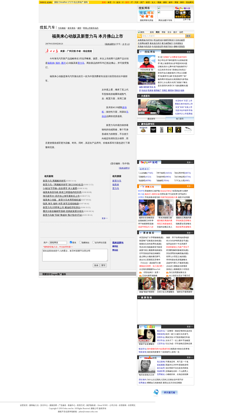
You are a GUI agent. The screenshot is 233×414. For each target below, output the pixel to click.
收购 (182, 90)
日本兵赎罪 (180, 40)
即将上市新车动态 (90, 28)
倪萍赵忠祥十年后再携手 (176, 244)
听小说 (141, 194)
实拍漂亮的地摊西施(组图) (177, 253)
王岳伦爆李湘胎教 (149, 275)
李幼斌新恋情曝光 (183, 220)
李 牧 (160, 76)
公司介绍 (113, 405)
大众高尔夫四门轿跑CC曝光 (175, 82)
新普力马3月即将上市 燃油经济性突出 (61, 207)
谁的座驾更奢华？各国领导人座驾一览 (163, 352)
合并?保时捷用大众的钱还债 (176, 60)
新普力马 (116, 181)
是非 (160, 86)
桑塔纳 (171, 90)
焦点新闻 (161, 362)
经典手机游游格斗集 (169, 197)
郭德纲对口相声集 (152, 191)
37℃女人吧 (179, 180)
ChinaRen (62, 2)
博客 (176, 2)
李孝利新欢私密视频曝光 (176, 260)
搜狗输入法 (34, 405)
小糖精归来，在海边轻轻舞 (176, 374)
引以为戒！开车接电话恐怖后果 (178, 343)
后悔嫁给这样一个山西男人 (176, 371)
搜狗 (86, 2)
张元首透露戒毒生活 (177, 272)
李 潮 (160, 63)
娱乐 (118, 2)
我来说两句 (110, 44)
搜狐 (56, 2)
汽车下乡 (143, 83)
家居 (148, 2)
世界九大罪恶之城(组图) (176, 256)
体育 (109, 2)
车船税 (152, 80)
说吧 (181, 32)
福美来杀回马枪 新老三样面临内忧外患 (62, 192)
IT (132, 2)
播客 (165, 2)
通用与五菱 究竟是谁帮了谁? (174, 76)
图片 (63, 63)
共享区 (141, 197)
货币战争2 (182, 194)
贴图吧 (142, 180)
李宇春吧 (161, 173)
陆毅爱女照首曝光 (183, 224)
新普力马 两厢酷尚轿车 (54, 181)
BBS (182, 2)
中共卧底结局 (157, 46)
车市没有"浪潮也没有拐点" (175, 70)
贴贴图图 (161, 365)
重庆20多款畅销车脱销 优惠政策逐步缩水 (63, 211)
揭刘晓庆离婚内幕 (164, 220)
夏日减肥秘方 (167, 43)
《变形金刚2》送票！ (151, 272)
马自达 (144, 90)
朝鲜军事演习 (169, 40)
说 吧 (154, 162)
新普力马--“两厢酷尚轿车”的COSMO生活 (63, 184)
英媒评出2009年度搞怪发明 (176, 365)
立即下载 (187, 19)
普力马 (81, 63)
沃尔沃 (150, 83)
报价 (57, 63)
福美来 (51, 63)
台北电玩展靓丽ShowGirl (149, 269)
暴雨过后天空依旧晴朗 (172, 383)
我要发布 (46, 274)
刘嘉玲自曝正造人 (164, 227)
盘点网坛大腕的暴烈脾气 (149, 256)
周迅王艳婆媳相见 (164, 224)
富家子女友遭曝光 (146, 344)
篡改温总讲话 (155, 43)
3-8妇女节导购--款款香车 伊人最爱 (60, 188)
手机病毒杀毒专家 (152, 197)
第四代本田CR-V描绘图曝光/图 (175, 86)
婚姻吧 (160, 180)
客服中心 (71, 405)
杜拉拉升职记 (166, 191)
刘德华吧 (161, 177)
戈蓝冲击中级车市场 (183, 110)
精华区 (115, 246)
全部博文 (132, 405)
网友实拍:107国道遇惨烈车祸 (177, 337)
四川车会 (161, 340)
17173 (70, 2)
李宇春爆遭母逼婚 (145, 224)
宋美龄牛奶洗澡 (144, 46)
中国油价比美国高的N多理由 (176, 79)
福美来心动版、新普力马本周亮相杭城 (62, 200)
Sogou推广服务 (58, 274)
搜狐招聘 (53, 405)
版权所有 (102, 408)
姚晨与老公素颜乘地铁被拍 (150, 250)
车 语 (160, 57)
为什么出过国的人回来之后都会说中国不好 (165, 379)
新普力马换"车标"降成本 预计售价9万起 (62, 215)
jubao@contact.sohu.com (88, 412)
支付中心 (44, 405)
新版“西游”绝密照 (146, 292)
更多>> (105, 218)
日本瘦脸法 (178, 43)
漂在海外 (142, 379)
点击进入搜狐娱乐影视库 (176, 266)
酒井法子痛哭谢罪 (184, 292)
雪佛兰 (165, 90)
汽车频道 (62, 28)
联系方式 (81, 405)
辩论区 (115, 250)
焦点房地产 (78, 2)
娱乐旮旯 (161, 368)
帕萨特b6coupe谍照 (147, 77)
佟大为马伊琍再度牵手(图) (177, 241)
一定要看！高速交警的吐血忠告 (178, 331)
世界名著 (164, 194)
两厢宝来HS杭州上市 (184, 104)
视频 (159, 2)
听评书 (141, 191)
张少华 (161, 60)
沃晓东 (161, 66)
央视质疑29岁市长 (145, 40)
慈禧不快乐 (168, 46)
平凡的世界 (173, 194)
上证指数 (143, 173)
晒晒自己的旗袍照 (154, 383)
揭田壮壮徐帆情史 (146, 218)
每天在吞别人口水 (146, 375)
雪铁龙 (177, 90)
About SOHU (102, 405)
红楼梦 (185, 191)
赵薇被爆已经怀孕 (145, 220)
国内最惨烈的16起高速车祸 (158, 349)
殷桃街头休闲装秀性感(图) (150, 244)
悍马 (151, 87)
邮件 (171, 2)
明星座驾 (161, 334)
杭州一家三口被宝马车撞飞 (176, 334)
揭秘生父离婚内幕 (183, 218)
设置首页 (24, 405)
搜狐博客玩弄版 (146, 20)
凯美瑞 (150, 90)
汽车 (136, 2)
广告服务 (62, 405)
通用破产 (157, 90)
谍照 (79, 28)
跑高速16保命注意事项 (179, 349)
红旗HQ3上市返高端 (183, 114)
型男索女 (161, 374)
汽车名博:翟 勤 (146, 70)
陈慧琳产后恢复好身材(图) (150, 241)
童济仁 (161, 82)
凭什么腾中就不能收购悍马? (176, 66)
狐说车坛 (161, 331)
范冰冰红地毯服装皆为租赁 (150, 247)
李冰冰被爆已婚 (165, 218)
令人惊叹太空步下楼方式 (179, 275)
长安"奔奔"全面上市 (183, 107)
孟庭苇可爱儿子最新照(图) (177, 263)
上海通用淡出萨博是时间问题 (174, 63)
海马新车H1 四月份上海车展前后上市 (61, 196)
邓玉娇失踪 (158, 40)
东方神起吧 (180, 177)
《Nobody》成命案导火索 (150, 263)
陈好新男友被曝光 (183, 227)
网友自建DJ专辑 (165, 20)
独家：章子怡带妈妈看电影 (177, 237)
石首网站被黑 (143, 43)
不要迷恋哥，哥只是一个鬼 (176, 362)
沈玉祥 (161, 70)
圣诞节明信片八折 (145, 227)
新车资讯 (71, 28)
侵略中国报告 (179, 46)
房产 (142, 2)
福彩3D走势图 (184, 197)
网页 (158, 32)
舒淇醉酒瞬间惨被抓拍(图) (177, 250)
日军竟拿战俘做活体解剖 (149, 253)
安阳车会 (161, 337)
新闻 (152, 32)
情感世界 (161, 371)
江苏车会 (161, 343)
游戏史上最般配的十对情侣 (177, 269)
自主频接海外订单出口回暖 (175, 73)
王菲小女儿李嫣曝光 (165, 292)
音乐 (169, 32)
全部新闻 (122, 405)
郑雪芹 (161, 73)
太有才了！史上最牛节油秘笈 (177, 340)
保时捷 (146, 87)
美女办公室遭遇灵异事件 (149, 260)
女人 (153, 2)
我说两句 (190, 2)
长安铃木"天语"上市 (183, 101)
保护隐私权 (91, 405)
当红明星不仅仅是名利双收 (176, 368)
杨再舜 (161, 79)
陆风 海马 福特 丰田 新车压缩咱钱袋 (61, 203)
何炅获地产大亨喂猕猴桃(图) (151, 237)
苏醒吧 (142, 177)
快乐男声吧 (180, 173)
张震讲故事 (177, 191)
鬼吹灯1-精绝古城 (152, 194)
